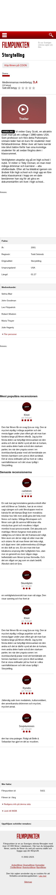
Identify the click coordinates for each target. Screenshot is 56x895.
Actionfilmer (17, 865)
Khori (27, 415)
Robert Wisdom (8, 314)
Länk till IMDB (10, 811)
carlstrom (27, 491)
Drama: (5, 73)
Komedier (40, 865)
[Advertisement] (28, 214)
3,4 (35, 82)
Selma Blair (6, 294)
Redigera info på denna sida (17, 804)
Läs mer (42, 876)
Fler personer (10, 334)
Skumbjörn (26, 583)
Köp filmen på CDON (15, 65)
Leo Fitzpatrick (8, 307)
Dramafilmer (29, 865)
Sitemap (28, 882)
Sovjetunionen (26, 726)
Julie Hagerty (7, 327)
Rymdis (27, 688)
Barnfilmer (41, 867)
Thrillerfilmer (16, 867)
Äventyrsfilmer (29, 867)
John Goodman (8, 300)
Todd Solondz (37, 254)
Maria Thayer (7, 321)
